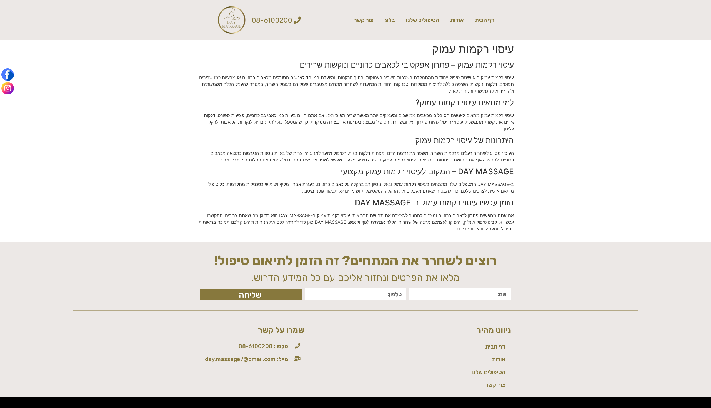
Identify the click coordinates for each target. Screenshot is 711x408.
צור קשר (363, 20)
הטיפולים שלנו (422, 20)
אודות (457, 20)
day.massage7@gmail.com (246, 359)
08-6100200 (263, 346)
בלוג (389, 20)
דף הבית (484, 20)
